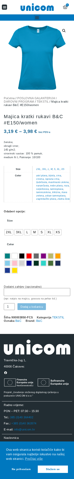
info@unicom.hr (24, 429)
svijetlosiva (42, 189)
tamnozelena (43, 192)
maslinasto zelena (58, 182)
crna (58, 175)
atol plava (41, 175)
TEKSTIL (43, 101)
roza (66, 185)
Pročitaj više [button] (34, 458)
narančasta (42, 185)
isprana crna (52, 179)
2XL (38, 169)
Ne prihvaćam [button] (21, 469)
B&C (18, 320)
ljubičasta (41, 182)
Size (10, 220)
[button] (4, 7)
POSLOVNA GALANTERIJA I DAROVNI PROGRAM (30, 100)
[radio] (9, 232)
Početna (9, 98)
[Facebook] (5, 372)
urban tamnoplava (55, 195)
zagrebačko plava (46, 199)
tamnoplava (56, 189)
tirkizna (56, 192)
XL (58, 169)
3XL (44, 169)
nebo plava (56, 185)
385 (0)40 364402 (21, 417)
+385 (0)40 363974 (23, 423)
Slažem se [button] (53, 469)
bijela (52, 175)
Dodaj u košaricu (31, 306)
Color (10, 244)
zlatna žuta (63, 199)
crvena (40, 179)
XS (63, 169)
